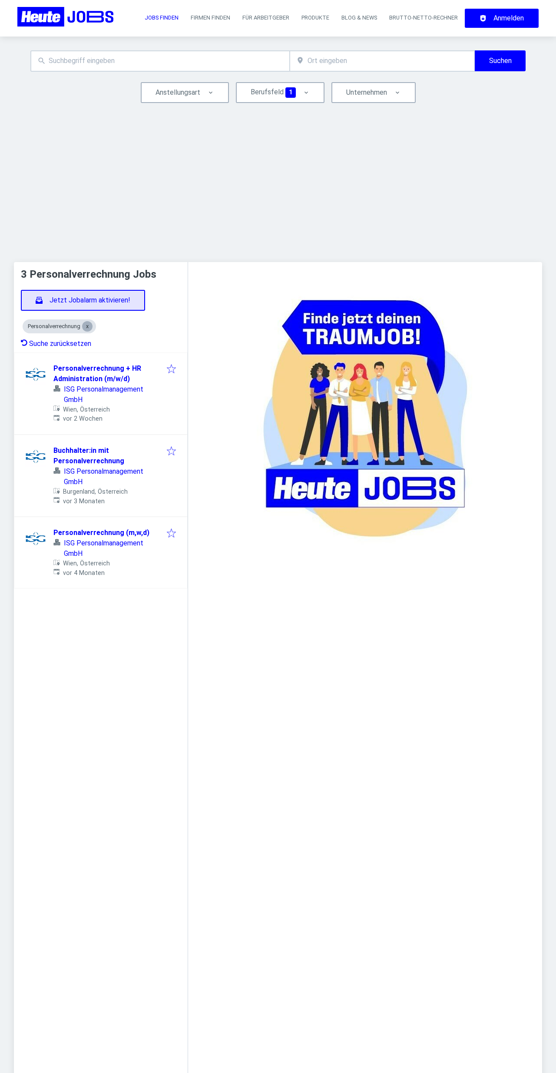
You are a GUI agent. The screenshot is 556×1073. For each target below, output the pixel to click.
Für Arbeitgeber (265, 17)
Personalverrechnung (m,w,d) (101, 532)
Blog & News (359, 17)
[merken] (171, 369)
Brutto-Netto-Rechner (423, 17)
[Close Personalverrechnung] (87, 326)
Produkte (315, 17)
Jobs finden (162, 17)
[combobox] (160, 61)
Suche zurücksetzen (60, 343)
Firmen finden (210, 17)
